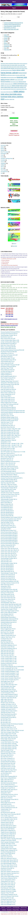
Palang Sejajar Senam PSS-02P (8, 738)
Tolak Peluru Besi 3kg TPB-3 (7, 651)
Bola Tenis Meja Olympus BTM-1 (8, 827)
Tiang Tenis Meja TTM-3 (6, 561)
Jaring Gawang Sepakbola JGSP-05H (10, 520)
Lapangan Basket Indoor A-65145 (8, 848)
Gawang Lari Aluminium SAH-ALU (9, 663)
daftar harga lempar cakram (14, 66)
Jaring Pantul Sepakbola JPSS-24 (9, 645)
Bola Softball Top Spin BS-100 (8, 837)
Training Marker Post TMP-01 (8, 881)
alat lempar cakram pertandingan (7, 63)
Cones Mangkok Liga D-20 (7, 683)
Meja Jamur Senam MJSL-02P (8, 345)
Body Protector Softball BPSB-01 (8, 778)
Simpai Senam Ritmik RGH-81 (8, 599)
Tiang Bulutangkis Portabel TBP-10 (9, 479)
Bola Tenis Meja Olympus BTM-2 (8, 825)
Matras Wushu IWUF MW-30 (7, 828)
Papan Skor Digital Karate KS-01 (8, 901)
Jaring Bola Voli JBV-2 (6, 640)
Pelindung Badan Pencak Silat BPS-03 (10, 476)
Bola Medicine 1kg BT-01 (10, 27)
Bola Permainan (4, 151)
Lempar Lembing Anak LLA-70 (8, 394)
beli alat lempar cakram (5, 65)
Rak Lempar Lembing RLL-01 (8, 758)
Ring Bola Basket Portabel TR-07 (8, 530)
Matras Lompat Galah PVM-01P (8, 348)
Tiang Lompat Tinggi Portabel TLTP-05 (10, 876)
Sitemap (4, 909)
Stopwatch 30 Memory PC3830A (8, 891)
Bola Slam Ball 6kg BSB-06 (7, 565)
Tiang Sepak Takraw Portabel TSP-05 (9, 468)
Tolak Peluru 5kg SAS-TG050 (8, 483)
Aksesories (6, 44)
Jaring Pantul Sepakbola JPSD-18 (9, 648)
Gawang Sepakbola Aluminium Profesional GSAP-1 (13, 473)
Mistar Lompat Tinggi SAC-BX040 (9, 612)
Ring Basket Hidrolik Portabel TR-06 (9, 417)
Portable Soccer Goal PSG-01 (8, 788)
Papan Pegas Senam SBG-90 (8, 884)
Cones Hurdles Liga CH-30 (7, 815)
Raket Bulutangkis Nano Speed (8, 686)
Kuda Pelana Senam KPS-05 (7, 646)
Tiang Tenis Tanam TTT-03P (7, 415)
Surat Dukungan (16, 907)
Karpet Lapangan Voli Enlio (7, 847)
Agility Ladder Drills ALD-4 (7, 701)
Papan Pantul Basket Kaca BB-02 (9, 714)
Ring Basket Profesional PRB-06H (9, 351)
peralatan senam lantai (6, 89)
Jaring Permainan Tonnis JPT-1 (8, 525)
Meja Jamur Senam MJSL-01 (8, 453)
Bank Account (24, 907)
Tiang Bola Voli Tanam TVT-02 (8, 765)
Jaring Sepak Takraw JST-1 (7, 615)
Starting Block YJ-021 (6, 441)
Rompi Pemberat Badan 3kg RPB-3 (9, 532)
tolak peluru (19, 91)
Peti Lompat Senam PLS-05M (8, 448)
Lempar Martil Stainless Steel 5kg (8, 747)
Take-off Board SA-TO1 (6, 624)
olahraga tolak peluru (9, 83)
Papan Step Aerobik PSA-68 (7, 594)
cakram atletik (19, 65)
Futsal (2, 156)
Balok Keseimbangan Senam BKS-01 (9, 799)
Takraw (2, 166)
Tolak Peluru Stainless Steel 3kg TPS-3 (10, 871)
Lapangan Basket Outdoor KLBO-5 (9, 710)
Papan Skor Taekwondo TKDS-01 (9, 858)
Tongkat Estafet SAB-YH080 (7, 688)
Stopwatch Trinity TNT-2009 (7, 892)
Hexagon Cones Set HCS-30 (7, 702)
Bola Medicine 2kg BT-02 (6, 356)
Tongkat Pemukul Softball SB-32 (8, 833)
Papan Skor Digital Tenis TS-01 (8, 902)
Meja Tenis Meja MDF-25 (6, 497)
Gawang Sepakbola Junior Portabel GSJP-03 (11, 517)
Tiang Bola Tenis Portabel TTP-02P (9, 609)
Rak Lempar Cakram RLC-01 (8, 760)
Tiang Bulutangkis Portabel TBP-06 (9, 573)
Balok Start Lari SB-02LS (6, 797)
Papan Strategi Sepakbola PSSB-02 (9, 694)
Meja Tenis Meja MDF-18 (6, 642)
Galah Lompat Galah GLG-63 (8, 399)
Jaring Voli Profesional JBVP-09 (8, 407)
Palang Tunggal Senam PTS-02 (8, 628)
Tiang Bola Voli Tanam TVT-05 (8, 438)
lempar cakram (10, 79)
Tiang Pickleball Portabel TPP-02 (8, 359)
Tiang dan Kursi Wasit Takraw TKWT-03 (10, 494)
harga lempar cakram (9, 73)
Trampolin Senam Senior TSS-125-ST (9, 381)
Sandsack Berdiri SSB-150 (7, 822)
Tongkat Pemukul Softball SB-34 (8, 832)
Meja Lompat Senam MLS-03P (8, 763)
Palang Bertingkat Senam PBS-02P (9, 735)
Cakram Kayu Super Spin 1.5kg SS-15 (10, 550)
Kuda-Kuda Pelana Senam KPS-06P (9, 591)
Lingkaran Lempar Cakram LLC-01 (9, 728)
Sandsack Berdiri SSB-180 (7, 515)
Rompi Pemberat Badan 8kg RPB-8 (9, 540)
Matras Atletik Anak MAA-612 (8, 369)
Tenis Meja (6, 49)
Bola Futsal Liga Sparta (6, 625)
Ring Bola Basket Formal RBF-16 (8, 343)
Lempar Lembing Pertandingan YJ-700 (10, 673)
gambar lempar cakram (8, 68)
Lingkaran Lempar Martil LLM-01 (8, 635)
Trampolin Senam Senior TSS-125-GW (10, 492)
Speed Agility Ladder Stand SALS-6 (9, 789)
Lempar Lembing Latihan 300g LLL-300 (10, 340)
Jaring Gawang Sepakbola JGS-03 (9, 894)
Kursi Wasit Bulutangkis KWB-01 (8, 471)
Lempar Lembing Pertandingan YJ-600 (10, 671)
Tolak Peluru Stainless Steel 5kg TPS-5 (10, 437)
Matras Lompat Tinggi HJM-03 (8, 853)
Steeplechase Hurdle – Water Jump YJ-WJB (11, 446)
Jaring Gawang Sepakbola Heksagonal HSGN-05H (13, 410)
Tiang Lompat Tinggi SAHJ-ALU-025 (9, 737)
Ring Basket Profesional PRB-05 (8, 469)
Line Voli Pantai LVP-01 (6, 773)
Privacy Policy (16, 909)
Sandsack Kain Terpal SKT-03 (8, 578)
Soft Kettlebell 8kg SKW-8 (7, 505)
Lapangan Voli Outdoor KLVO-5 (8, 709)
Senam (5, 38)
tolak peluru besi (7, 94)
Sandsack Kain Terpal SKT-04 (8, 576)
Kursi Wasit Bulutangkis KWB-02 (8, 863)
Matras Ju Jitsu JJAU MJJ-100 (8, 463)
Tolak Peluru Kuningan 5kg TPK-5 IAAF (10, 432)
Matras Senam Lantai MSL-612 (8, 392)
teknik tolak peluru (9, 91)
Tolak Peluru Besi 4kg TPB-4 (7, 650)
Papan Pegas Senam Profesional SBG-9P (10, 814)
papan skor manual (18, 87)
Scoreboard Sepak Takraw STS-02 (9, 866)
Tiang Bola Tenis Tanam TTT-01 (8, 753)
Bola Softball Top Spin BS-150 (8, 835)
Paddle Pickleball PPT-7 (6, 373)
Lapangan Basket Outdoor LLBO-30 (9, 707)
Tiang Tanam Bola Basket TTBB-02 (9, 474)
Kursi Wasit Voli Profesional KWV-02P (9, 404)
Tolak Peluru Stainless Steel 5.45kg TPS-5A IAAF (12, 730)
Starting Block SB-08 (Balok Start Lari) (10, 382)
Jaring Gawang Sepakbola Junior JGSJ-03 (11, 519)
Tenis (5, 48)
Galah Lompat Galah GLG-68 (8, 397)
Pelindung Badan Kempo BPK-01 (8, 717)
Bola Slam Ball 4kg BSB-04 (7, 568)
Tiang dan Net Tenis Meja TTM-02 (9, 770)
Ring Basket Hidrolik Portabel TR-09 (9, 420)
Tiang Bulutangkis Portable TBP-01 (12, 26)
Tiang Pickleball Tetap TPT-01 (8, 361)
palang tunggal (16, 85)
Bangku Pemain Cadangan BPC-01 (9, 850)
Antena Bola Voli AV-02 (6, 870)
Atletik (5, 35)
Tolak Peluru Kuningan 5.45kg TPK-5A (10, 732)
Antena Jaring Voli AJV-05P (7, 363)
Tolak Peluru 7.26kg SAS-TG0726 (9, 484)
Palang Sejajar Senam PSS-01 (8, 802)
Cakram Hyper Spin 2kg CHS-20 (8, 556)
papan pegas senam (9, 87)
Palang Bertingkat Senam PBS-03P (9, 589)
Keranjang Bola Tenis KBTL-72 (8, 425)
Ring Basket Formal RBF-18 (7, 868)
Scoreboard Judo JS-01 (6, 855)
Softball (2, 165)
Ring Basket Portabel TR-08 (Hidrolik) (9, 419)
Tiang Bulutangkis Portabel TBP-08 (9, 563)
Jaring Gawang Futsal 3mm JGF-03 (9, 794)
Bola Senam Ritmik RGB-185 (8, 596)
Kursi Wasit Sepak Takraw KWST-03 (9, 860)
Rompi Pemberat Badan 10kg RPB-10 (10, 543)
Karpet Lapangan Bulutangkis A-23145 (10, 842)
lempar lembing (5, 81)
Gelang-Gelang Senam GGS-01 (8, 689)
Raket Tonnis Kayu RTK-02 (7, 584)
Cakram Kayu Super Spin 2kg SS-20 (9, 548)
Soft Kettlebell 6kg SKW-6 (7, 507)
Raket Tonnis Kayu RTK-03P (7, 546)
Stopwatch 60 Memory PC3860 (8, 889)
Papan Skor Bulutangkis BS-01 (8, 904)
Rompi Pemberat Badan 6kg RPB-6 (9, 537)
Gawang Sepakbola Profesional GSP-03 (13, 22)
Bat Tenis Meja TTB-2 (6, 722)
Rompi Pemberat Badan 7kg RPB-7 (9, 538)
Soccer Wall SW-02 (5, 801)
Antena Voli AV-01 (5, 774)
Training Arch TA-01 (5, 810)
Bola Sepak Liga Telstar (6, 627)
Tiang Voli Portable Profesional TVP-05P (10, 364)
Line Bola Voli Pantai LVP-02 (7, 371)
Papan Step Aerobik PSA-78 (7, 571)
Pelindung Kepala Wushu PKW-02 (9, 620)
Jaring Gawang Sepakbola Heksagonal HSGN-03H (13, 412)
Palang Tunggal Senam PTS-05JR (9, 402)
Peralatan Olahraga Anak (6, 158)
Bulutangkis (6, 46)
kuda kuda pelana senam (12, 77)
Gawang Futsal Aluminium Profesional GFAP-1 (12, 478)
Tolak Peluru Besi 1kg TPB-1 (7, 655)
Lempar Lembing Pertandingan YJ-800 (10, 674)
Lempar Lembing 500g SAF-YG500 (9, 481)
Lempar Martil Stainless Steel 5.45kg (9, 745)
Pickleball (3, 160)
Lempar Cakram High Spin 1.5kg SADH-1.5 (11, 605)
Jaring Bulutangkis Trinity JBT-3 (8, 602)
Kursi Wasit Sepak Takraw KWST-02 (9, 861)
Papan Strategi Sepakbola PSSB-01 (9, 786)
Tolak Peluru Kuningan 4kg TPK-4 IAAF (10, 433)
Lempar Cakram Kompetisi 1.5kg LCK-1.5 (10, 678)
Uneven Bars (7, 99)
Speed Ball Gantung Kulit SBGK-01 (9, 783)
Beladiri (5, 39)
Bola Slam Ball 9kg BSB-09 (7, 510)
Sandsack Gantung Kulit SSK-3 (8, 545)
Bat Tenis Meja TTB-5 (6, 719)
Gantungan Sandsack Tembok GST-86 (10, 583)
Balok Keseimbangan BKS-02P (8, 751)
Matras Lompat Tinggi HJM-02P (8, 346)
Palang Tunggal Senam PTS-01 (8, 771)
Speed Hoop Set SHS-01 (6, 791)
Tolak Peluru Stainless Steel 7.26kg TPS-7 (10, 435)
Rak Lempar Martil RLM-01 (7, 755)
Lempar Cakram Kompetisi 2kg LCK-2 (10, 676)
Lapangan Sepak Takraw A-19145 (8, 845)
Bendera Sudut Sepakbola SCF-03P (9, 696)
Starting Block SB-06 (5, 586)
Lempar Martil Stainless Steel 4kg (8, 748)
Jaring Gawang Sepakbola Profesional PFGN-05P (12, 350)
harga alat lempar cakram (20, 68)
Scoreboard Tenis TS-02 (6, 638)
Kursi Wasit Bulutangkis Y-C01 (8, 391)
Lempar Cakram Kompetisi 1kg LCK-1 (10, 679)
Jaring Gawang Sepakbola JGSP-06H (10, 581)
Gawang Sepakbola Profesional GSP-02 (10, 461)
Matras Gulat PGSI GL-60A (7, 897)
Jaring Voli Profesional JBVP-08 (8, 409)
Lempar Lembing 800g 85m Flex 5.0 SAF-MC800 (12, 669)
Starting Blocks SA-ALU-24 (7, 353)
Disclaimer (9, 909)
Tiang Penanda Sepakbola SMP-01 (9, 878)
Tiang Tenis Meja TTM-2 (6, 560)
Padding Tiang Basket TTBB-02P (8, 440)
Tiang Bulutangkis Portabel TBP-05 (9, 691)
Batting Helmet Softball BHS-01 (8, 830)
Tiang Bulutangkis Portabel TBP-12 (9, 499)
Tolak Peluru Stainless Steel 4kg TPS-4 (10, 873)
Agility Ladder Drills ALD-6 (7, 781)
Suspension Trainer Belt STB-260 (8, 697)
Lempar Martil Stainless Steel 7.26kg (9, 742)
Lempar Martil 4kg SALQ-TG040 (8, 489)
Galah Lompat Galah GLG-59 (8, 401)
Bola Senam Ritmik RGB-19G (8, 427)
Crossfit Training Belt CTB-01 (7, 692)
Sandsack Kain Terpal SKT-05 (8, 574)
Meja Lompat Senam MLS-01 (8, 806)
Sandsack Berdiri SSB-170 (7, 824)
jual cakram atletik (18, 75)
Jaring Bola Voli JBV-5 (6, 587)
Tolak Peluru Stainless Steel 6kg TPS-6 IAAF (11, 838)
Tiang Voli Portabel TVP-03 (7, 522)
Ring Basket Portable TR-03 (7, 725)
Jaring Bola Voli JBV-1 (6, 528)
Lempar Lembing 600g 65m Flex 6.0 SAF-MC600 (12, 666)
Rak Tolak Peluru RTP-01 (7, 756)
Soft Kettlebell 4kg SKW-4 (7, 509)
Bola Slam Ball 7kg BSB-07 (7, 514)
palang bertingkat (18, 83)
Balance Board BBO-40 (6, 502)
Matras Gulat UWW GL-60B (7, 630)
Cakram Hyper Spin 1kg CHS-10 (8, 553)
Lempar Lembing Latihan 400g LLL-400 (10, 341)
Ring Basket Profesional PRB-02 (8, 366)
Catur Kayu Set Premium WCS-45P (9, 355)
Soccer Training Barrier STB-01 (8, 879)
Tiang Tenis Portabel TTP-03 (7, 523)
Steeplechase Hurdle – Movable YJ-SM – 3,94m (12, 443)
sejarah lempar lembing (20, 89)
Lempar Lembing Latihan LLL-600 (8, 658)
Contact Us (9, 907)
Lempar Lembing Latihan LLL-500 (8, 656)
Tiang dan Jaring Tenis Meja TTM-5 (9, 684)
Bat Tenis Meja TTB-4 (6, 720)
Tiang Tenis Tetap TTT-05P (7, 368)
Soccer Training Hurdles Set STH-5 (9, 817)
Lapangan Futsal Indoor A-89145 (8, 840)
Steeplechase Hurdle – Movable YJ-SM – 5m (11, 445)
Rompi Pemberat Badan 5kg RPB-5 (9, 535)
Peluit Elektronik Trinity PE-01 (8, 888)
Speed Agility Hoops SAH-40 (7, 681)
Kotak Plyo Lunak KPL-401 (7, 386)
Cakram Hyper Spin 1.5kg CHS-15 (9, 555)
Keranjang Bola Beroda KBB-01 (8, 761)
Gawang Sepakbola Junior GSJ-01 (9, 496)
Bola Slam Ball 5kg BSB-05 (7, 566)
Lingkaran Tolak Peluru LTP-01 (8, 637)
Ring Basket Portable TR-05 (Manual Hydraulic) (12, 724)
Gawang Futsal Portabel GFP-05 (8, 579)
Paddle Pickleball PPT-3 (6, 374)
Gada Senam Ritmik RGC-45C (8, 597)
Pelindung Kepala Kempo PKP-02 (8, 622)
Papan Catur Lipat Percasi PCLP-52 (9, 466)
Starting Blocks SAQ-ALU (7, 665)
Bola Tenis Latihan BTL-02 (7, 460)
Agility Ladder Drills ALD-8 (7, 699)
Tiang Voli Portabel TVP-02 (7, 750)
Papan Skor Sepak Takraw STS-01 (9, 865)
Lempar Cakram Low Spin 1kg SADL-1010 (11, 607)
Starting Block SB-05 (5, 792)
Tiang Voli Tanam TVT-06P (7, 405)
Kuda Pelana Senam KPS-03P (8, 768)
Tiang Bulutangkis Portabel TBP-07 (9, 558)
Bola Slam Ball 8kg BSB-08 (7, 512)
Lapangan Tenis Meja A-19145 (8, 843)
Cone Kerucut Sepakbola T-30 (8, 886)
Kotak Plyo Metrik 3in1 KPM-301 (8, 389)
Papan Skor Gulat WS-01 (7, 856)
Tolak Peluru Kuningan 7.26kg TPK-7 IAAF (11, 428)
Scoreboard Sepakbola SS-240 (8, 715)
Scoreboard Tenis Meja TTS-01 (8, 899)
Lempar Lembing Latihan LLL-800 (8, 661)
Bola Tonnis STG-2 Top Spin (7, 632)
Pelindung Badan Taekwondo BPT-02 (9, 619)
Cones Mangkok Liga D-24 (7, 614)
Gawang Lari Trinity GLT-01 (7, 601)
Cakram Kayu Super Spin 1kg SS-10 (9, 551)
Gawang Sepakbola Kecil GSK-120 (9, 807)
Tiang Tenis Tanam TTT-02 (7, 422)
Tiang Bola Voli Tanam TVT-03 (8, 712)
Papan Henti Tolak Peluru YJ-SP (8, 727)
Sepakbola (6, 36)
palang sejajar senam (7, 85)
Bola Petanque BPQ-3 (6, 396)
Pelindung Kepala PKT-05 (7, 501)
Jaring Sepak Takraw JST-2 (7, 643)
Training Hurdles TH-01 (6, 809)
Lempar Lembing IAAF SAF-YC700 (9, 668)
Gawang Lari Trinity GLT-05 (7, 592)
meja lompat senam (14, 81)
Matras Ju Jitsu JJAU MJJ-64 (8, 464)
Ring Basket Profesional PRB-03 (8, 527)
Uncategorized (4, 171)
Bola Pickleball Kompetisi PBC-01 (9, 376)
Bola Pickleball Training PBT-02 (8, 378)
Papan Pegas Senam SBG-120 (8, 883)
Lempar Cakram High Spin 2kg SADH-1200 (11, 604)
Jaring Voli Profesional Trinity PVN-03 (9, 896)
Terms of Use (23, 909)
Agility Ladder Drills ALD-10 (7, 779)
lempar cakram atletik (19, 79)
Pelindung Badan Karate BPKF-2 (8, 617)
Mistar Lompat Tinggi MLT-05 (7, 456)
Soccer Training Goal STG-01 (8, 784)
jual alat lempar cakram (10, 75)
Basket (5, 43)
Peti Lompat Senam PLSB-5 (7, 387)
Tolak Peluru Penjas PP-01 (7, 874)
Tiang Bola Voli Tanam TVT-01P (8, 766)
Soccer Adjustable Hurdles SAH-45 (9, 819)
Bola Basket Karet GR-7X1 (7, 458)
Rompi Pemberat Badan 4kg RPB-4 (9, 533)
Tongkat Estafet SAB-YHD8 (7, 491)
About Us (3, 907)
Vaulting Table (11, 99)
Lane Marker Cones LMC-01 (7, 820)
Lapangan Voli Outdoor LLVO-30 (8, 704)
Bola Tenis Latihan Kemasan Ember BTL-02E (11, 455)
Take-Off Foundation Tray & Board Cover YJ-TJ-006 (13, 451)
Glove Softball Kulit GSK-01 (7, 633)
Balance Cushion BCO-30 (7, 504)
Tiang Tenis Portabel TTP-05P (8, 358)
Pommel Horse (13, 89)
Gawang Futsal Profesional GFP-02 (12, 24)
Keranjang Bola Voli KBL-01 (7, 740)
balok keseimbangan (23, 63)
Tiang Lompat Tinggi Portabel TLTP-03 (10, 610)
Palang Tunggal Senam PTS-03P (8, 733)
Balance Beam (17, 63)
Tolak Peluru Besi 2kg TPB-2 (7, 653)
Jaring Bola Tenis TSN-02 (7, 423)
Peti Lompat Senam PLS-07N (8, 450)
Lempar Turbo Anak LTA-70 (7, 379)
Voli (5, 41)
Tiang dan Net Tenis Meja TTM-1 (8, 796)
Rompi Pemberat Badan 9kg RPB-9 (9, 542)
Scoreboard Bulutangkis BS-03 (8, 852)
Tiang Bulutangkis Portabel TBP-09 (9, 487)
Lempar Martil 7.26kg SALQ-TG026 (9, 486)
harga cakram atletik (18, 70)
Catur (2, 155)
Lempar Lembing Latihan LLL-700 (8, 660)
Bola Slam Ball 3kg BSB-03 (7, 569)
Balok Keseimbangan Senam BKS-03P (10, 384)
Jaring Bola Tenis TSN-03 (7, 414)
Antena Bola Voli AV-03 (6, 804)
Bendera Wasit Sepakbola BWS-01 (9, 776)
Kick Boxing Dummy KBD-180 (8, 812)
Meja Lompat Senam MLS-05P (11, 29)
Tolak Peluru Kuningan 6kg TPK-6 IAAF (10, 430)
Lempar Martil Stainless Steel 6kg (8, 743)
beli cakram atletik (13, 65)
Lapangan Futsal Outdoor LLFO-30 (9, 706)
